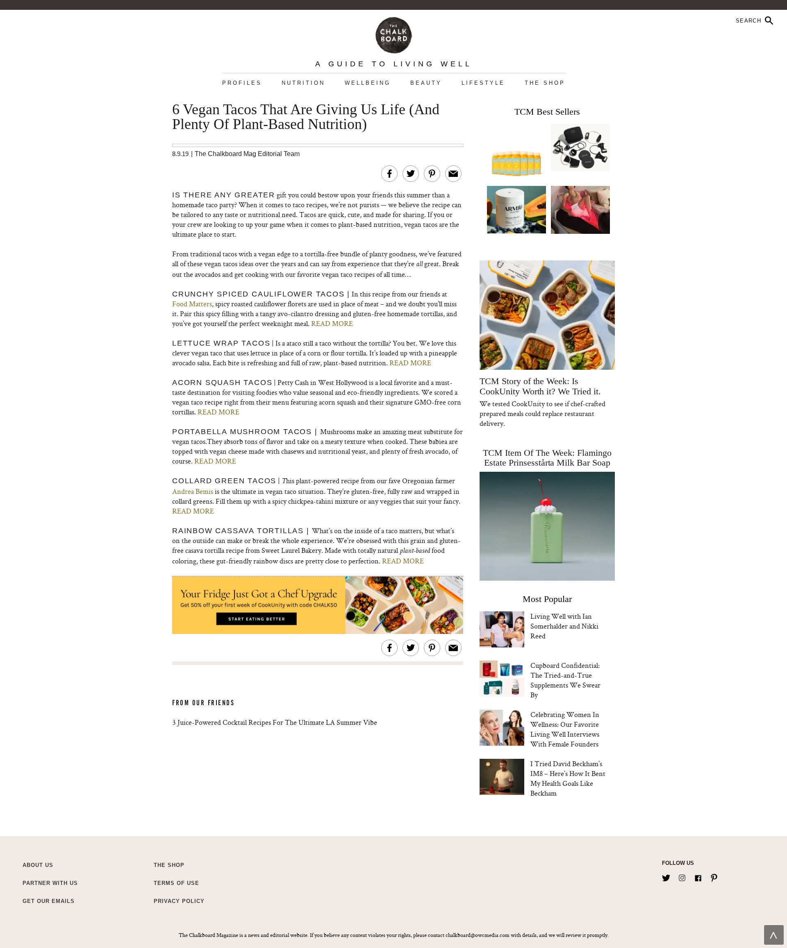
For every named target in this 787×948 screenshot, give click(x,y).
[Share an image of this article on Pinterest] (432, 173)
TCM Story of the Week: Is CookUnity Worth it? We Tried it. (540, 386)
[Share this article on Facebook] (389, 173)
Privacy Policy (179, 901)
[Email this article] (453, 173)
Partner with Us (50, 883)
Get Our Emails (49, 901)
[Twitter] (666, 876)
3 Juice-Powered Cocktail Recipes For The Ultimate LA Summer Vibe (274, 722)
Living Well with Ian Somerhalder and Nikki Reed (564, 625)
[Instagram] (682, 876)
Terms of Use (176, 883)
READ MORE (332, 323)
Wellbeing (368, 83)
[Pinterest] (714, 876)
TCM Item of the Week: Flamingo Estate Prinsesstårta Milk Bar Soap (547, 458)
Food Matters (192, 303)
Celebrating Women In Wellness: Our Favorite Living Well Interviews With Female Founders (564, 729)
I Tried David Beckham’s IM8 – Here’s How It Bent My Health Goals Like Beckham (567, 778)
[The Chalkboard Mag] (393, 33)
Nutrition (303, 83)
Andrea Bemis (192, 491)
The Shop (545, 83)
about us (38, 865)
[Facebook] (698, 876)
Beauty (426, 83)
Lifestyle (483, 83)
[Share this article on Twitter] (411, 173)
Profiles (242, 83)
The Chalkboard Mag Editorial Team (247, 153)
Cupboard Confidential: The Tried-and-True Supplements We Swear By (565, 680)
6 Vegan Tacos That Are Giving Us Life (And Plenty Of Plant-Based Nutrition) (305, 117)
